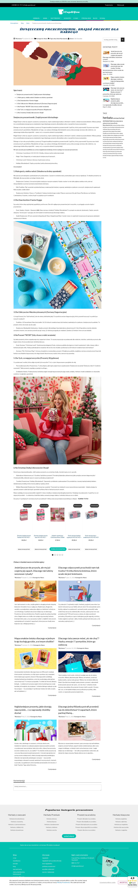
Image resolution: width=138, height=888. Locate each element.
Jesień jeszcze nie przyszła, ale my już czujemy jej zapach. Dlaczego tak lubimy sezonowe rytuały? (33, 570)
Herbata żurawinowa (16, 830)
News (28, 23)
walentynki (105, 131)
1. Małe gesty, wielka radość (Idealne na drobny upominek (35, 97)
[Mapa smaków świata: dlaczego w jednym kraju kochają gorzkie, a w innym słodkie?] (35, 668)
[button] (110, 5)
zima (54, 38)
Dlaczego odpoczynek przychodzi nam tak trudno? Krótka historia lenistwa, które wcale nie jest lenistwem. (78, 570)
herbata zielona (120, 125)
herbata (108, 117)
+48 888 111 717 (16, 5)
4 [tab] (60, 555)
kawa (112, 123)
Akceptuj (123, 882)
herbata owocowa (109, 137)
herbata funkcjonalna (116, 127)
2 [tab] (55, 555)
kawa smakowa (113, 141)
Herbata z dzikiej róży (16, 827)
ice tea (104, 157)
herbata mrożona (119, 155)
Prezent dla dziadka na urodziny (86, 821)
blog (14, 866)
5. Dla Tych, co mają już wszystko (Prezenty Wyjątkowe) (34, 109)
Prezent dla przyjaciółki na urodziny (86, 827)
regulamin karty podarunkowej (51, 861)
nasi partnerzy (17, 869)
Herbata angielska (121, 819)
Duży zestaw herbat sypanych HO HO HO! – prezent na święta (74, 537)
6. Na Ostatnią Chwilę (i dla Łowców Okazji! (30, 112)
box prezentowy (112, 129)
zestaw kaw (117, 139)
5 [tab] (62, 555)
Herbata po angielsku (121, 824)
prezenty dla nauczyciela (112, 149)
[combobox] (113, 40)
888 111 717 (75, 863)
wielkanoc (105, 129)
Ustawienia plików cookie (107, 882)
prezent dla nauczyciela (108, 139)
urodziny (118, 147)
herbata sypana (111, 155)
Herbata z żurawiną (17, 821)
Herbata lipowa (51, 821)
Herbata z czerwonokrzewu (16, 824)
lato (111, 125)
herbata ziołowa (117, 137)
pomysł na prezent (111, 147)
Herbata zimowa (52, 819)
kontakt (15, 863)
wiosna (115, 125)
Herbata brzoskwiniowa (16, 819)
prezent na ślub (115, 145)
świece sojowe (119, 133)
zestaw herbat (118, 118)
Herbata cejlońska (121, 821)
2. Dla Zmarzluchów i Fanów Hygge (27, 100)
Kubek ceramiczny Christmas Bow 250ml (57, 536)
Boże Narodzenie (62, 38)
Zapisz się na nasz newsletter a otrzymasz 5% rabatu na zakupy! (40, 845)
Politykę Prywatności (63, 882)
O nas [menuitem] (75, 18)
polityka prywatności (48, 866)
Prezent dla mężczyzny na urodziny (86, 824)
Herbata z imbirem (51, 827)
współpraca (16, 861)
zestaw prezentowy (107, 153)
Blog (22, 23)
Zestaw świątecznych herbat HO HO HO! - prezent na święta (24, 537)
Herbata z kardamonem (51, 824)
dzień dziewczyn (112, 151)
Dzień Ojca (115, 153)
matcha (121, 143)
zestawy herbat (115, 143)
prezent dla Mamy (111, 133)
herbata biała (108, 143)
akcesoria (118, 129)
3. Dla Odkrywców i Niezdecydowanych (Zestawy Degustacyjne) (37, 103)
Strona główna (14, 23)
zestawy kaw (108, 121)
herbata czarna (107, 127)
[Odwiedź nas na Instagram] (117, 845)
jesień (122, 127)
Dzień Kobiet (111, 131)
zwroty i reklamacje (48, 872)
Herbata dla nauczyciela (121, 827)
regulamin (45, 858)
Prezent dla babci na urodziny (86, 819)
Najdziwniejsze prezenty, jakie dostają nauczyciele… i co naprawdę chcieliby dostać (32, 709)
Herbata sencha (52, 830)
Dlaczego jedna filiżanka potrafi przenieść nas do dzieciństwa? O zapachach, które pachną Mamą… (78, 709)
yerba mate (119, 151)
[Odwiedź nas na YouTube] (112, 845)
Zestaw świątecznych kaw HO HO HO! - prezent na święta (40, 537)
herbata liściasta (107, 145)
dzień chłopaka (114, 135)
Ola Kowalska (78, 38)
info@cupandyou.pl (29, 5)
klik (38, 210)
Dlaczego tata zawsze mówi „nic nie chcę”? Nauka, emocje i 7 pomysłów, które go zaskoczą (78, 641)
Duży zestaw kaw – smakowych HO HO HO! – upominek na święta (91, 537)
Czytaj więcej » (52, 628)
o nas (14, 858)
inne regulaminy (47, 863)
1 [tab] (52, 555)
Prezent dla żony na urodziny (86, 830)
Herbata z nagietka (121, 830)
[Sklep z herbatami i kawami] (69, 12)
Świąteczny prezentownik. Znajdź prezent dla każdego (33, 94)
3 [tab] (57, 555)
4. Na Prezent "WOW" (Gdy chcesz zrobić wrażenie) (33, 106)
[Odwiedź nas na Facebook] (122, 845)
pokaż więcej (69, 836)
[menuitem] (37, 18)
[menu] (69, 18)
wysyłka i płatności (48, 869)
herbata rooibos (107, 135)
